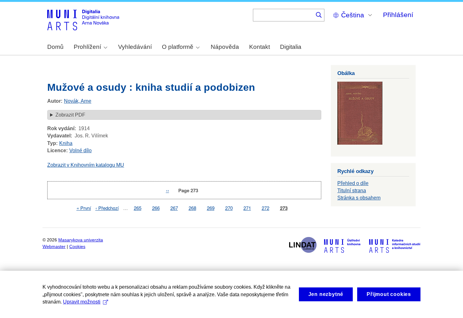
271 (247, 208)
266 (156, 208)
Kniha (65, 143)
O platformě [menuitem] (177, 47)
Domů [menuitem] (55, 47)
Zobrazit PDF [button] (70, 115)
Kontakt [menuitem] (259, 47)
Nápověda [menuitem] (225, 47)
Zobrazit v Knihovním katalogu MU (85, 165)
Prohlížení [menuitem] (87, 47)
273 (284, 208)
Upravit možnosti (81, 301)
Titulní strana (351, 190)
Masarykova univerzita (80, 240)
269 (210, 208)
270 (229, 208)
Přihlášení (398, 14)
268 (192, 208)
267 (174, 208)
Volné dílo (80, 150)
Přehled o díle (353, 183)
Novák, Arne (77, 101)
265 (137, 208)
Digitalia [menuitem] (290, 47)
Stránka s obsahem (358, 197)
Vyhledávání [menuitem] (135, 47)
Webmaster (54, 246)
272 (265, 208)
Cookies (77, 246)
